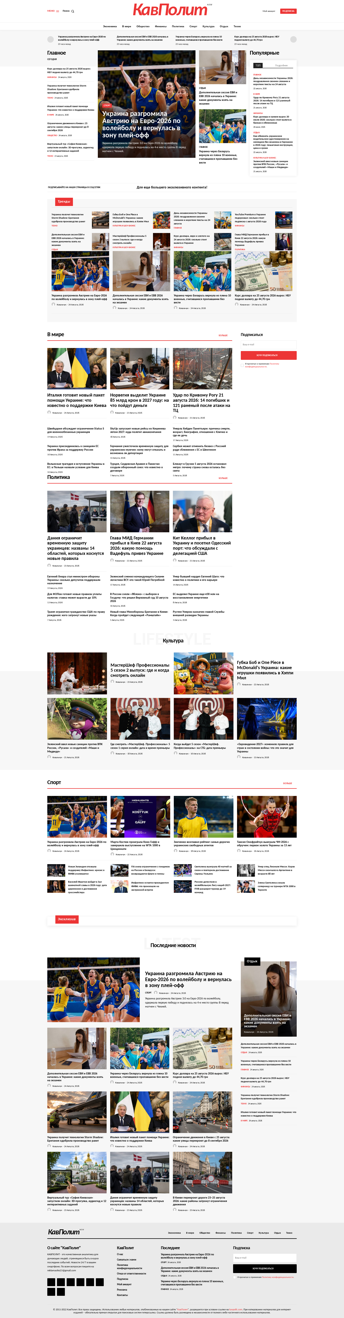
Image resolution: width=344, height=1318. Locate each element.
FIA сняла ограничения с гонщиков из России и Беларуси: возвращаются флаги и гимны (150, 870)
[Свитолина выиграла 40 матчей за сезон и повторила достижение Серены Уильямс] (183, 870)
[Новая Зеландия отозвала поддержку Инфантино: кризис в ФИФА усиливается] (56, 870)
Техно (50, 98)
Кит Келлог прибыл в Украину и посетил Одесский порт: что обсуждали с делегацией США (202, 546)
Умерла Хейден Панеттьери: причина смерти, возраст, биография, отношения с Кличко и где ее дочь (201, 432)
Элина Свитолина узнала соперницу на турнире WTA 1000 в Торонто (276, 886)
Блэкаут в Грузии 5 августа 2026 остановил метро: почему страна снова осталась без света (199, 467)
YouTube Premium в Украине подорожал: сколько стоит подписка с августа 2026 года (250, 218)
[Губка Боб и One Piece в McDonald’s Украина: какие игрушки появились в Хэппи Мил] (161, 220)
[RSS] (80, 1282)
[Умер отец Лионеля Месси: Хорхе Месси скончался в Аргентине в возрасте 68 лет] (246, 870)
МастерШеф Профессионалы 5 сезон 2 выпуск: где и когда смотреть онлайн (129, 239)
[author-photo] (54, 305)
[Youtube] (61, 1292)
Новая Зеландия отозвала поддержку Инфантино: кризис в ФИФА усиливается (86, 870)
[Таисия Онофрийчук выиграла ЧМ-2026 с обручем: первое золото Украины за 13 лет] (267, 817)
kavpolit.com (235, 1309)
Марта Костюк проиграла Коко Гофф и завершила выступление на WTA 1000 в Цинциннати (135, 845)
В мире (50, 115)
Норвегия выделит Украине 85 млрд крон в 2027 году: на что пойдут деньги (139, 400)
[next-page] (293, 39)
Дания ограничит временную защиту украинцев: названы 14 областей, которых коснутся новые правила (75, 548)
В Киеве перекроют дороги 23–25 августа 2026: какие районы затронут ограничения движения (200, 1201)
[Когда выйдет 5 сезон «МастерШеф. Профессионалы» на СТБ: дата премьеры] (203, 719)
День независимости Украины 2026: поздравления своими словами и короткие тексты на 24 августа (273, 81)
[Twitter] (293, 187)
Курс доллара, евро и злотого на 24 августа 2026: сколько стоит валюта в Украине (192, 239)
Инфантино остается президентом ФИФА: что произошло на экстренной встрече (150, 886)
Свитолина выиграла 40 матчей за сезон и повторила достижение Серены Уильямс (213, 870)
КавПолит (182, 1309)
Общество (52, 136)
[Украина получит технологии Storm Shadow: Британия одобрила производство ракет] (100, 220)
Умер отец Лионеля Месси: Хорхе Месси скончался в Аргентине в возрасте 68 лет (276, 870)
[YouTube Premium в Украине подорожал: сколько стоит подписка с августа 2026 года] (283, 220)
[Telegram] (90, 1282)
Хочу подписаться (267, 355)
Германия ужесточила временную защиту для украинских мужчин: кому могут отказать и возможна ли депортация (139, 450)
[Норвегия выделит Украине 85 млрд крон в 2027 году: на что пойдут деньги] (139, 368)
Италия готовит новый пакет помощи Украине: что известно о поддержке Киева (76, 400)
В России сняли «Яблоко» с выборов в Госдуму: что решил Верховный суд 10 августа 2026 (139, 597)
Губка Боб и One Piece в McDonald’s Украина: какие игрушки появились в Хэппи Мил (131, 218)
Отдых (202, 88)
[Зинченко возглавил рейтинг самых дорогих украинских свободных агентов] (203, 817)
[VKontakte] (51, 1292)
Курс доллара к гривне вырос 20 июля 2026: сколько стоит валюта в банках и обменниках (272, 120)
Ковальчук (61, 305)
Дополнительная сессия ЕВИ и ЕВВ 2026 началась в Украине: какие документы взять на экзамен (141, 299)
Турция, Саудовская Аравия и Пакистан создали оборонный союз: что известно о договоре (136, 467)
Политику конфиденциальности (277, 1277)
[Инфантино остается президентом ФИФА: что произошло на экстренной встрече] (119, 886)
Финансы (52, 77)
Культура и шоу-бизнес (264, 158)
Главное (203, 147)
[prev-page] (50, 39)
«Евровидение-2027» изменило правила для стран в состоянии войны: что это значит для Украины (265, 748)
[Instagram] (287, 187)
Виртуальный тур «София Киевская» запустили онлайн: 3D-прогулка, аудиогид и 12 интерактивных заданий (70, 147)
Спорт (107, 105)
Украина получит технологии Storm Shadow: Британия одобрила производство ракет (66, 89)
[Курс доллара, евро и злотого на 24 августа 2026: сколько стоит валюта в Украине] (222, 241)
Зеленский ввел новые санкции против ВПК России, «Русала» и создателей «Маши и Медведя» (270, 164)
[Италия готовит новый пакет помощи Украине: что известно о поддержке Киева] (77, 368)
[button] (69, 11)
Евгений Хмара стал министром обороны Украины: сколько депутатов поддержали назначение (73, 580)
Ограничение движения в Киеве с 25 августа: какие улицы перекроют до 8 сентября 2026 (68, 127)
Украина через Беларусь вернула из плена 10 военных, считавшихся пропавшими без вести (202, 299)
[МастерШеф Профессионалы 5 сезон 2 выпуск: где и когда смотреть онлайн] (161, 241)
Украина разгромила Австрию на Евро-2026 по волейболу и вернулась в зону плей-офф (141, 125)
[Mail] (71, 1282)
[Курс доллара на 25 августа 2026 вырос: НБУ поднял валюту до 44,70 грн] (263, 271)
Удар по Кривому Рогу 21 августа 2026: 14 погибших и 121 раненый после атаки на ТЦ (271, 100)
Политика (240, 250)
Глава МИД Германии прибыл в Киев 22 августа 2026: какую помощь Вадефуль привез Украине (136, 546)
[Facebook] (281, 187)
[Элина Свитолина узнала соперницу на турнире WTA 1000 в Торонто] (246, 886)
